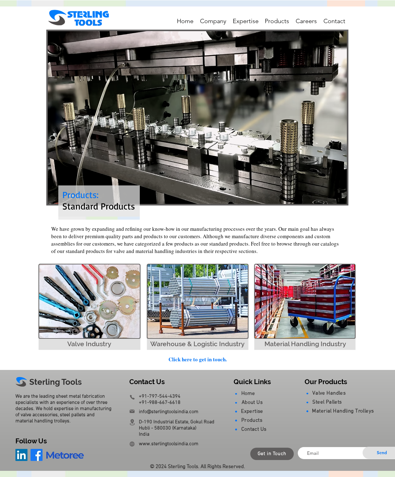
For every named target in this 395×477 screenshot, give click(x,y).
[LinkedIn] (21, 455)
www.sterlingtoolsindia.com (168, 444)
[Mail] (132, 411)
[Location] (132, 422)
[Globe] (132, 444)
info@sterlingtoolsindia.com (168, 412)
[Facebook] (37, 455)
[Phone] (132, 397)
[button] (213, 21)
